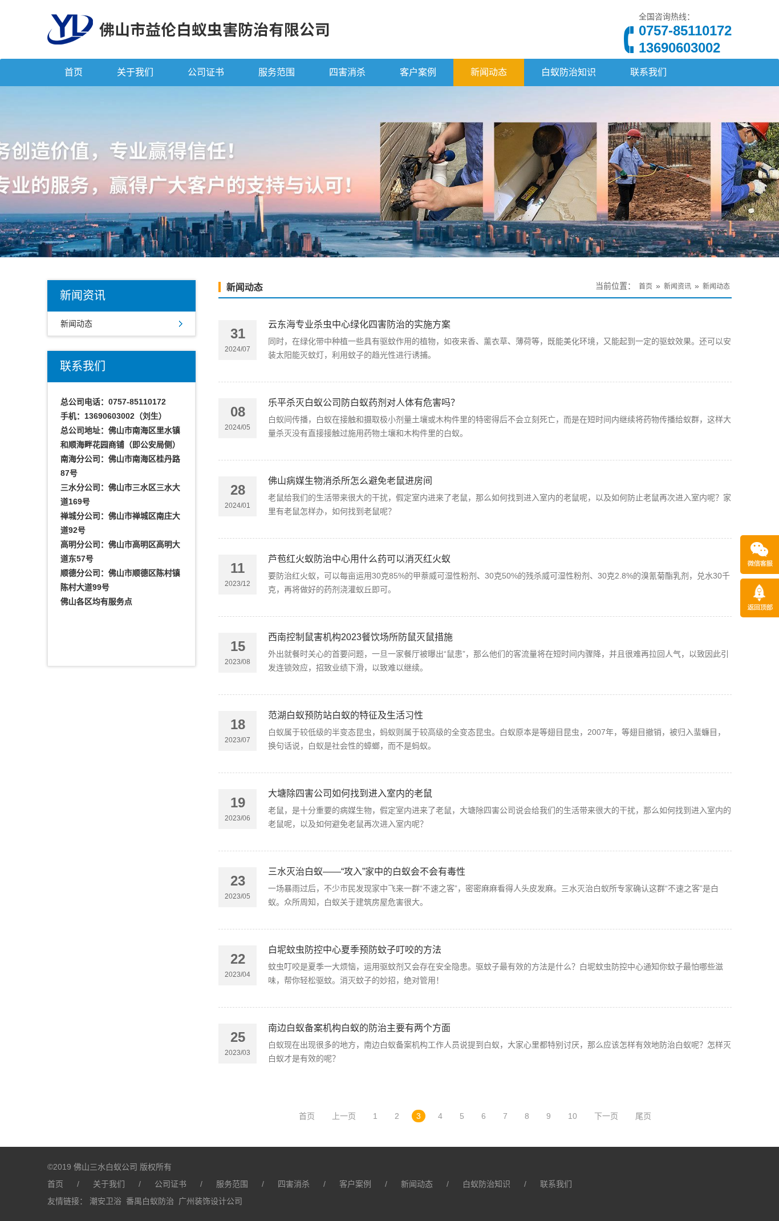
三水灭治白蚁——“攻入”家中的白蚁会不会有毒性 (366, 871)
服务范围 (276, 72)
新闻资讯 (677, 286)
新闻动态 (488, 72)
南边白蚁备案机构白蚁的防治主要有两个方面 (359, 1028)
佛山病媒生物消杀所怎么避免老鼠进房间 (350, 481)
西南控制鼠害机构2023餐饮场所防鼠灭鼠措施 (360, 637)
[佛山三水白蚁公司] (188, 54)
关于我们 (135, 72)
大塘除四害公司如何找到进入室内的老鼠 (350, 793)
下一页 (606, 1116)
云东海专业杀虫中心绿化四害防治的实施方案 (359, 324)
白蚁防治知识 (568, 72)
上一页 (344, 1116)
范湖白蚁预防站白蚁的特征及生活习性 (345, 715)
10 (572, 1116)
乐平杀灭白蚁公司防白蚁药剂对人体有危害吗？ (364, 402)
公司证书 (206, 72)
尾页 (643, 1116)
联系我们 (648, 72)
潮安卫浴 (105, 1201)
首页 (73, 72)
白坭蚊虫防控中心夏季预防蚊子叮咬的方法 (354, 950)
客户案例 (418, 72)
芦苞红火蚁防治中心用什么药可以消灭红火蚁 (359, 559)
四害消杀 (347, 72)
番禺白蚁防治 (150, 1201)
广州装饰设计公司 (210, 1201)
